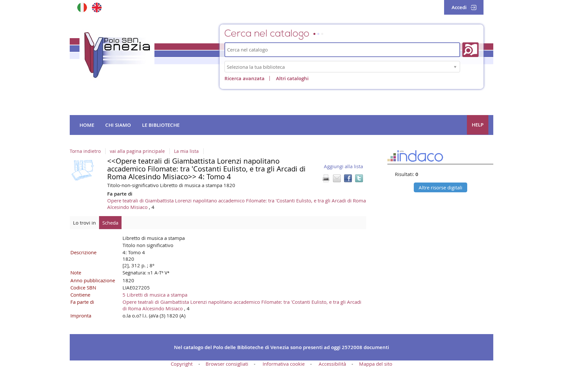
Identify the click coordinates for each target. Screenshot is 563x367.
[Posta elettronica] (337, 178)
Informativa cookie (284, 363)
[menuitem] (87, 125)
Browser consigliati (227, 363)
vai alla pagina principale (137, 151)
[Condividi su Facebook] (348, 178)
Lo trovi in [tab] (84, 222)
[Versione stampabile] (326, 178)
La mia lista (186, 151)
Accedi (459, 7)
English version (96, 7)
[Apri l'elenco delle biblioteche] (455, 66)
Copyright (182, 363)
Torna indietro (85, 151)
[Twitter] (359, 178)
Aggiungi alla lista (343, 166)
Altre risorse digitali (440, 187)
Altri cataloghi (292, 78)
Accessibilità (332, 363)
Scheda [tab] (110, 222)
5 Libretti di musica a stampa (155, 294)
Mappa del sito (375, 363)
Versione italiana (82, 7)
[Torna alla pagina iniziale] (116, 55)
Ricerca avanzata (244, 78)
